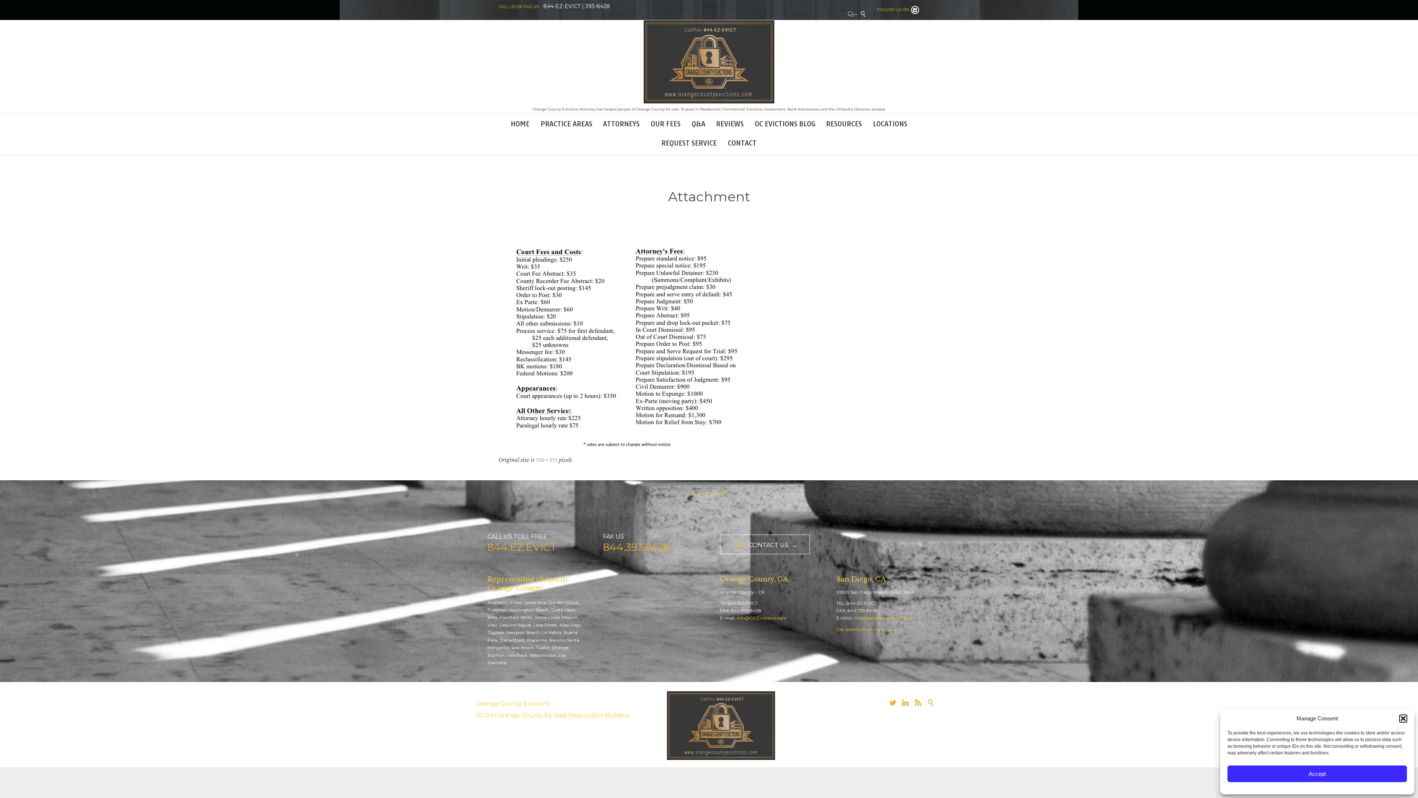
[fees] (709, 345)
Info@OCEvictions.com (762, 618)
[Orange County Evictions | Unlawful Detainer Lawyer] (709, 61)
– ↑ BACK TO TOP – (709, 494)
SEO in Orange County (509, 715)
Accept (1317, 774)
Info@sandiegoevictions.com (884, 618)
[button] (1403, 718)
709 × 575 (546, 460)
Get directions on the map (864, 629)
